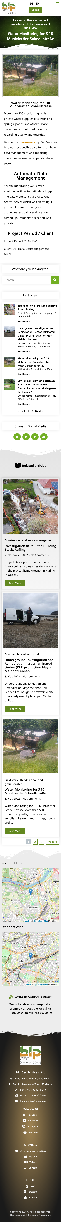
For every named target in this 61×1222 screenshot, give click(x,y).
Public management (38, 24)
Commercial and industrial (22, 654)
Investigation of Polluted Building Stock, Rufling (30, 548)
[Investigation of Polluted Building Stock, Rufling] (30, 506)
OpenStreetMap (41, 920)
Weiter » (52, 842)
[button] (57, 4)
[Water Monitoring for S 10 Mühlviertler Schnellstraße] (30, 746)
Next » (39, 411)
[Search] (55, 280)
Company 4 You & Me (39, 1214)
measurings (26, 142)
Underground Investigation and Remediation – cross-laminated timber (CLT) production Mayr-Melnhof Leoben (29, 665)
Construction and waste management (29, 540)
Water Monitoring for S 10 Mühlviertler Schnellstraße (25, 791)
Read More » (24, 321)
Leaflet (28, 920)
